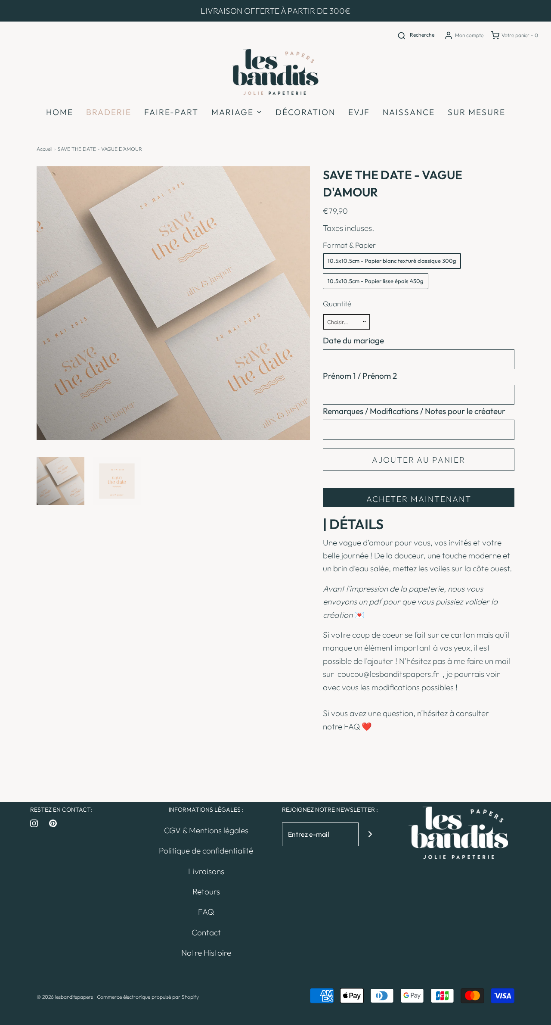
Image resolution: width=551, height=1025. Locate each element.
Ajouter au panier (418, 460)
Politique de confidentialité (206, 850)
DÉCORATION (305, 112)
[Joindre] (370, 834)
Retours (206, 891)
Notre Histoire (206, 952)
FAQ (352, 726)
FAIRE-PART (171, 112)
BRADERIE (108, 112)
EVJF (359, 112)
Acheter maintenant (418, 499)
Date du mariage (353, 340)
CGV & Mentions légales (206, 830)
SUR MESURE (476, 112)
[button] (60, 481)
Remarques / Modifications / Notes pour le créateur (414, 411)
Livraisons (206, 871)
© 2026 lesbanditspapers (65, 997)
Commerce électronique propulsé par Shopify (148, 997)
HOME (59, 112)
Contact (206, 932)
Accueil (44, 149)
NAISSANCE (409, 112)
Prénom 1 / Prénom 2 (360, 376)
